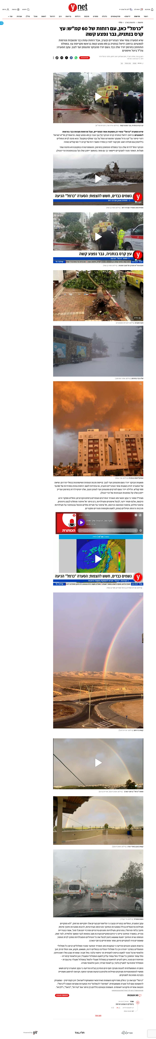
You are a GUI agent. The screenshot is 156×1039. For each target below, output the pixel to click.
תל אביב (123, 9)
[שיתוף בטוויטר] (66, 57)
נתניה (134, 63)
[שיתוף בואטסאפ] (76, 57)
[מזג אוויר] (130, 10)
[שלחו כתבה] (61, 57)
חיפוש (24, 9)
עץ (122, 63)
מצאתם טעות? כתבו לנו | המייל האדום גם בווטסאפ (127, 990)
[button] (120, 9)
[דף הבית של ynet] (78, 11)
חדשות (140, 22)
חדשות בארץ (130, 22)
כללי (120, 22)
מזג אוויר (128, 63)
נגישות (14, 9)
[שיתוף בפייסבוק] (71, 57)
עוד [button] (11, 16)
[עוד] (53, 57)
